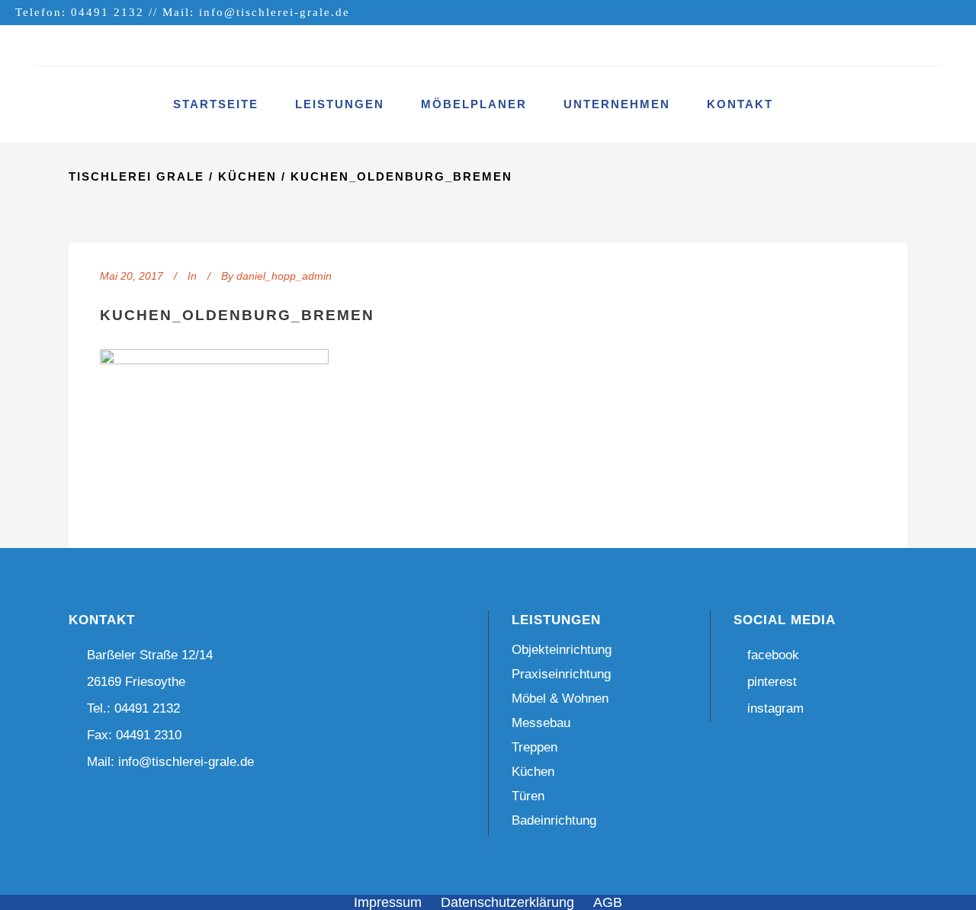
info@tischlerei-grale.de (274, 12)
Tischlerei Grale (136, 176)
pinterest (771, 681)
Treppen (534, 747)
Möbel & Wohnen (560, 698)
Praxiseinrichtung (561, 674)
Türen (528, 796)
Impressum (388, 902)
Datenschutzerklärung (507, 902)
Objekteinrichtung (562, 649)
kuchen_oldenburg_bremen (237, 315)
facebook (772, 655)
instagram (775, 708)
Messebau (541, 723)
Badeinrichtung (554, 820)
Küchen (247, 176)
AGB (607, 902)
